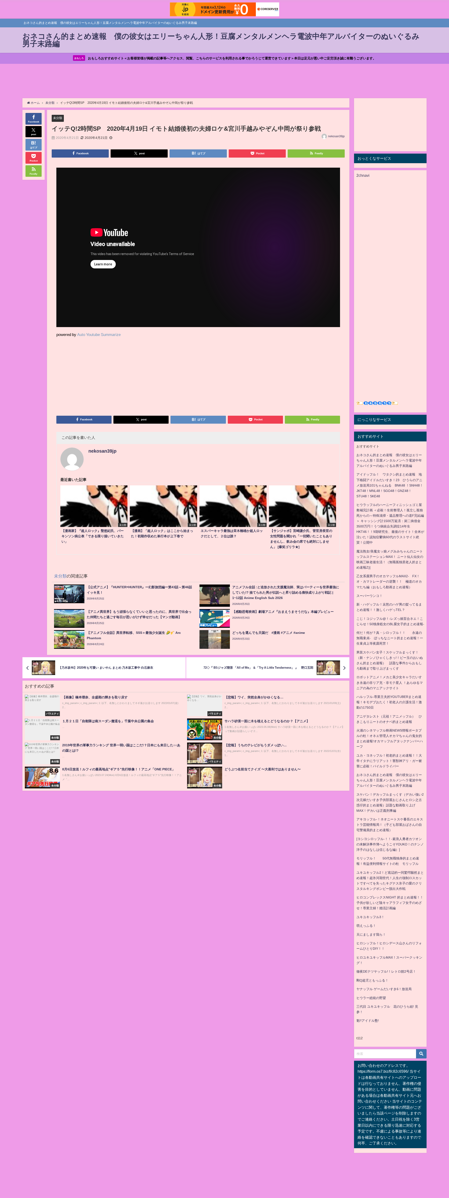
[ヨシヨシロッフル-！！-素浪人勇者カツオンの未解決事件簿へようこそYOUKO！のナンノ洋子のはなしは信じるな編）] (390, 844)
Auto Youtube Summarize (99, 334)
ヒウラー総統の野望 (371, 998)
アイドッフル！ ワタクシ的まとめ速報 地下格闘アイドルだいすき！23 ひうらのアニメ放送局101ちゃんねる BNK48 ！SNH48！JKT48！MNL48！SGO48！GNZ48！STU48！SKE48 (389, 485)
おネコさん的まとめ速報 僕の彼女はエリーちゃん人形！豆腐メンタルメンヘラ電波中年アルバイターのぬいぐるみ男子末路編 (389, 460)
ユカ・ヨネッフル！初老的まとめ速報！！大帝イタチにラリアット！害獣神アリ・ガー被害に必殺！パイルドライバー (389, 761)
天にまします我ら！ (371, 934)
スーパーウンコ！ (369, 595)
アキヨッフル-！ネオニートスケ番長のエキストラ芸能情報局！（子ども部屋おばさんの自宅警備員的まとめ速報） (389, 825)
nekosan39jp (336, 136)
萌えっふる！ (366, 925)
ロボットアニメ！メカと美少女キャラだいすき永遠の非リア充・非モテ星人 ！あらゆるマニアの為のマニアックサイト (389, 682)
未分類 (57, 117)
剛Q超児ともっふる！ (372, 980)
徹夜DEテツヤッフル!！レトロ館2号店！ (386, 971)
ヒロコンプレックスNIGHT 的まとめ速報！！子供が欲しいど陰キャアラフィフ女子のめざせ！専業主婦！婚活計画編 (389, 903)
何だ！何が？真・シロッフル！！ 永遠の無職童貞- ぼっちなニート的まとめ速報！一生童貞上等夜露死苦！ (389, 638)
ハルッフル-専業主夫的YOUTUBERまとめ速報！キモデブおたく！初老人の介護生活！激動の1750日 (389, 702)
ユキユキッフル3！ (370, 917)
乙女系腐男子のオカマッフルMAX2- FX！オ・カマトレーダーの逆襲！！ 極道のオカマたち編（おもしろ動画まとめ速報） (389, 581)
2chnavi (362, 175)
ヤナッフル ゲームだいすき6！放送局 (384, 989)
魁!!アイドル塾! (367, 1020)
